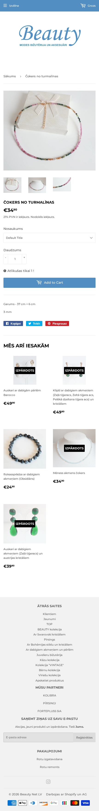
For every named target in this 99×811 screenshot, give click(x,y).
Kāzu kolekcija (49, 660)
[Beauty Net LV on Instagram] (48, 782)
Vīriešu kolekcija (49, 675)
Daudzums (12, 250)
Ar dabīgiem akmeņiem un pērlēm (49, 649)
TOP (49, 624)
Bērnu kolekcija (49, 670)
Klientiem (49, 614)
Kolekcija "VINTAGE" (49, 665)
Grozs (91, 5)
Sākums (9, 76)
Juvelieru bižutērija (49, 655)
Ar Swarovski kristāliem (49, 634)
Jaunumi (50, 619)
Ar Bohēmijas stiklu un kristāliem (49, 644)
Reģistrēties (84, 737)
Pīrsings (49, 639)
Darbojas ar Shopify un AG (66, 794)
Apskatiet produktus (49, 680)
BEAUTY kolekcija (50, 629)
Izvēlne (14, 5)
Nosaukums (13, 229)
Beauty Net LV (31, 794)
